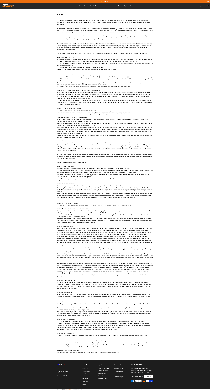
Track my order (118, 371)
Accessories (116, 6)
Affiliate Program (119, 377)
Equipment (127, 6)
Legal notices (102, 373)
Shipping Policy (102, 379)
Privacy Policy (102, 376)
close (3, 1)
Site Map (84, 384)
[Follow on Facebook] (57, 375)
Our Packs (93, 6)
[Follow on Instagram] (64, 375)
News (115, 374)
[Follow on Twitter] (61, 375)
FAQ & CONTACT (119, 368)
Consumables (104, 6)
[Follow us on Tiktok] (67, 375)
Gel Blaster (82, 6)
